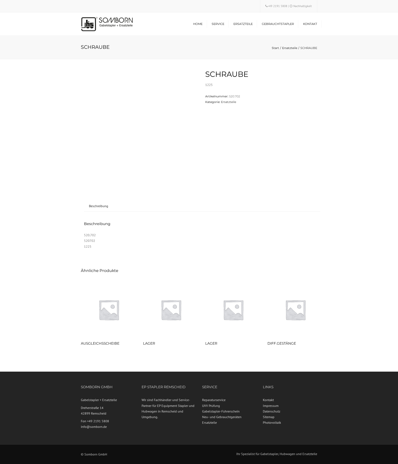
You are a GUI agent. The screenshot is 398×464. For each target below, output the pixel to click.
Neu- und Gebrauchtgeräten (221, 417)
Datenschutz (271, 411)
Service (218, 24)
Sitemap (268, 417)
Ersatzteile (243, 24)
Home (198, 24)
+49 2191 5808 (278, 6)
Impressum (271, 406)
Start (275, 48)
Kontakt (310, 24)
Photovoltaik (272, 422)
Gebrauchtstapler (278, 24)
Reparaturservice (214, 400)
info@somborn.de (94, 427)
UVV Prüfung (211, 406)
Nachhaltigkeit (302, 6)
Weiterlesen (108, 310)
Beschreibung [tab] (98, 206)
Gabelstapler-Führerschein (221, 411)
